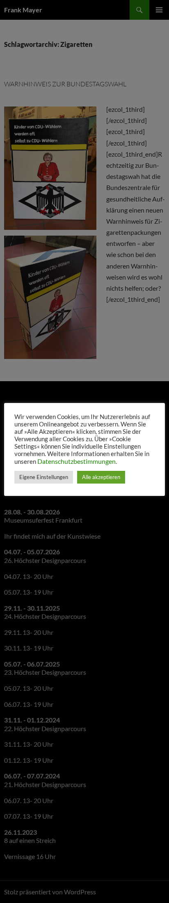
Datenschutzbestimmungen (76, 461)
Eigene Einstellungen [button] (43, 477)
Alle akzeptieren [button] (101, 477)
